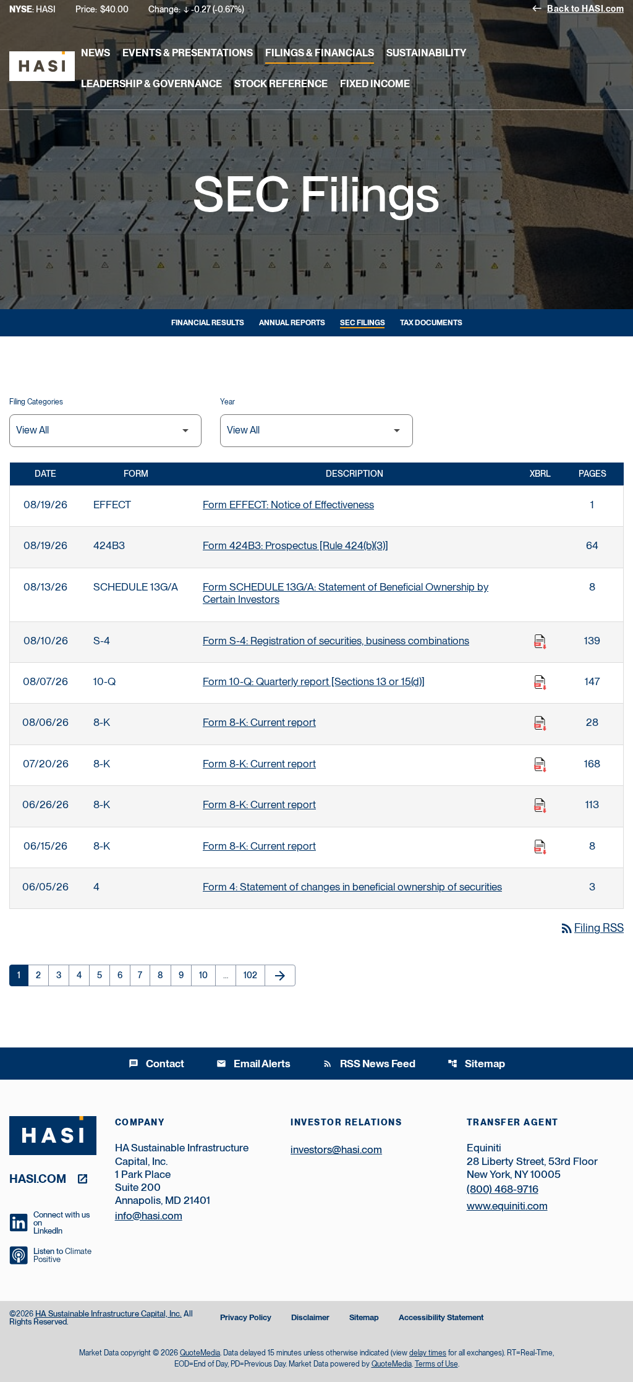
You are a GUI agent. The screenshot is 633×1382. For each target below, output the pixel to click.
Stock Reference (281, 84)
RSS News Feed (369, 1063)
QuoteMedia (200, 1353)
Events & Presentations (187, 53)
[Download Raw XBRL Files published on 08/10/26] (540, 641)
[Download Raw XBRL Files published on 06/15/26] (540, 847)
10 (207, 975)
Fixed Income (375, 84)
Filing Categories (36, 402)
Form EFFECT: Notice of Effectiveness (288, 504)
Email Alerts (253, 1063)
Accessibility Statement (441, 1318)
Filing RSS (591, 927)
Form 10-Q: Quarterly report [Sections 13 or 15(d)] (314, 681)
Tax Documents (431, 322)
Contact (156, 1063)
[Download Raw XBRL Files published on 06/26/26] (540, 805)
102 (253, 975)
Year (227, 402)
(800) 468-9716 (502, 1189)
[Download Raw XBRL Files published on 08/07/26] (540, 682)
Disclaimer (310, 1318)
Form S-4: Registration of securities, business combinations (336, 640)
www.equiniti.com (507, 1206)
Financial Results (207, 322)
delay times (427, 1353)
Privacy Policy (245, 1318)
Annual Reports (292, 322)
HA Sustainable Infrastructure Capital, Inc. (108, 1313)
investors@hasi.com (336, 1149)
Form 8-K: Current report (259, 722)
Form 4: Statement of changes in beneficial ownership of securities (352, 887)
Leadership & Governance (151, 84)
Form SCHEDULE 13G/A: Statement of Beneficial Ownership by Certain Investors (345, 593)
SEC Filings (362, 322)
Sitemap (476, 1063)
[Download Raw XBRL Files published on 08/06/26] (540, 723)
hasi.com (37, 1178)
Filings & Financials (319, 53)
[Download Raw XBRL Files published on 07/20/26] (540, 764)
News (95, 53)
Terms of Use (436, 1364)
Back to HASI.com (578, 8)
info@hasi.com (148, 1215)
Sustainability (426, 53)
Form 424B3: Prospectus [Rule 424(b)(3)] (295, 545)
